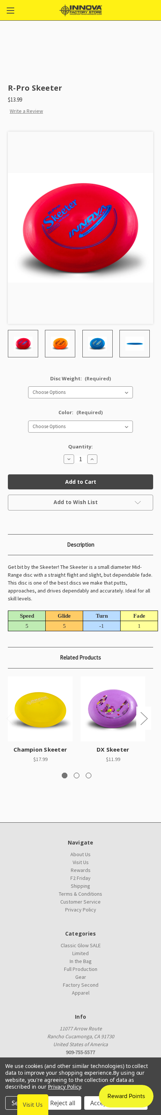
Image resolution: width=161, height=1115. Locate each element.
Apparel (80, 992)
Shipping (80, 886)
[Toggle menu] (10, 10)
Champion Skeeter (40, 749)
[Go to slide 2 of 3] (76, 775)
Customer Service (80, 901)
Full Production (80, 969)
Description (80, 544)
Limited (80, 953)
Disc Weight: (80, 378)
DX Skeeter (113, 749)
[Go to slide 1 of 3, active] (64, 775)
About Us (80, 854)
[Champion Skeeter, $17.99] (40, 709)
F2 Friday (80, 878)
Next (143, 718)
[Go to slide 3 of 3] (88, 775)
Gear (80, 977)
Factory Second (80, 984)
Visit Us (81, 862)
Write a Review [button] (26, 111)
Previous (9, 718)
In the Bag (81, 961)
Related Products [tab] (80, 657)
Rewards (81, 870)
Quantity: (80, 446)
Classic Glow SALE (81, 945)
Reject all (62, 1103)
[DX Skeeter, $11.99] (113, 709)
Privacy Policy (80, 909)
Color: (80, 412)
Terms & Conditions (80, 893)
